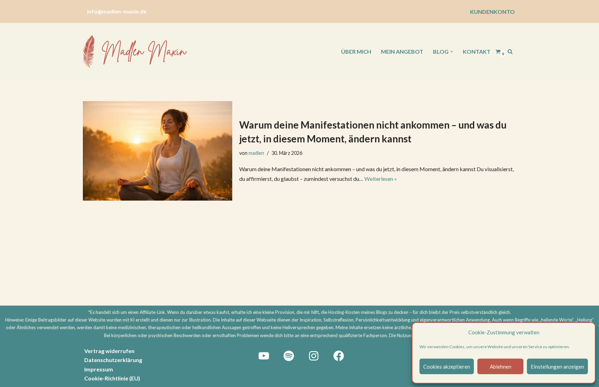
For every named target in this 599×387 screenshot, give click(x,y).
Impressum (98, 369)
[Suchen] (510, 51)
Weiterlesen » (380, 178)
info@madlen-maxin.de (117, 11)
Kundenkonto (492, 11)
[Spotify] (288, 355)
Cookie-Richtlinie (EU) (112, 378)
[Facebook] (338, 355)
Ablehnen (500, 366)
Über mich (356, 51)
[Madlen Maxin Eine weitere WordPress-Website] (135, 51)
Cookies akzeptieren (446, 366)
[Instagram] (313, 355)
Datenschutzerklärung (113, 360)
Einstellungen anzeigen (557, 366)
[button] (451, 51)
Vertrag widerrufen (109, 351)
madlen (256, 153)
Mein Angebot (402, 51)
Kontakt (477, 51)
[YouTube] (263, 355)
